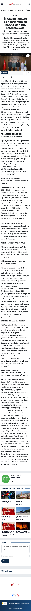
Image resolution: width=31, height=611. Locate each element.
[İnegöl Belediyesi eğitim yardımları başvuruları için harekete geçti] (15, 62)
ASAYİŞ (3, 10)
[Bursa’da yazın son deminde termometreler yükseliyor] (23, 495)
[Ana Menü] (2, 4)
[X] (15, 595)
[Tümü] (29, 571)
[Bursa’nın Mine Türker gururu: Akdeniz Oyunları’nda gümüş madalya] (8, 526)
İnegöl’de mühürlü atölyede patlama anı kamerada (23, 533)
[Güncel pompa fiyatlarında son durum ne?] (8, 495)
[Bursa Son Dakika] (15, 4)
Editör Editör (7, 77)
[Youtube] (18, 595)
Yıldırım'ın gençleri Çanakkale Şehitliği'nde (22, 518)
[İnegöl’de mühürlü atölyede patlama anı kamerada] (23, 526)
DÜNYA (27, 10)
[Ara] (29, 4)
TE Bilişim (19, 608)
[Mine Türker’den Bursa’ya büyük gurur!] (8, 511)
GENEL (15, 15)
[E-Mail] (12, 481)
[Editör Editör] (5, 479)
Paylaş (5, 72)
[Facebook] (12, 595)
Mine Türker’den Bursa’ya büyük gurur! (6, 518)
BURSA (10, 10)
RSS (5, 603)
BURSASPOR (19, 10)
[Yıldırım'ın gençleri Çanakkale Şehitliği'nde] (23, 511)
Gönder (5, 561)
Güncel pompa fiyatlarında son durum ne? (6, 501)
